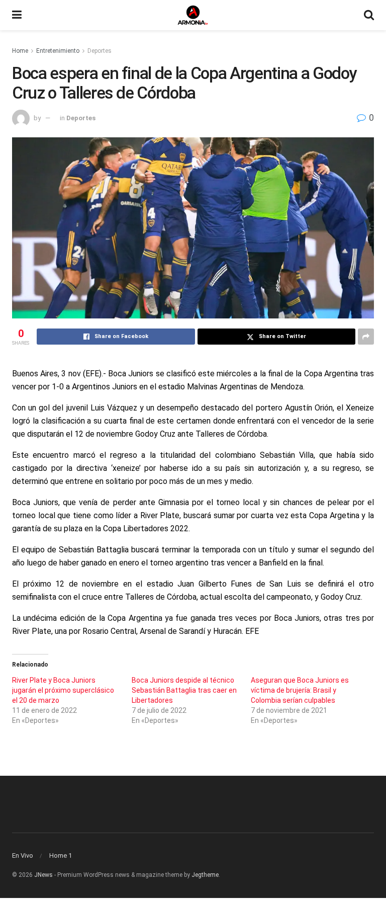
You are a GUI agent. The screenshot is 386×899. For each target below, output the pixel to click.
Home (20, 50)
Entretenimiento (57, 50)
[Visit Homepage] (193, 15)
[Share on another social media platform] (366, 337)
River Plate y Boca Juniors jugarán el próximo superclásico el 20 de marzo (63, 690)
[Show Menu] (17, 15)
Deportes (99, 50)
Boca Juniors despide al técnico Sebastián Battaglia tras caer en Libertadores (184, 690)
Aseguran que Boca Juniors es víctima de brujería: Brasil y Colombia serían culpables (300, 690)
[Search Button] (369, 15)
